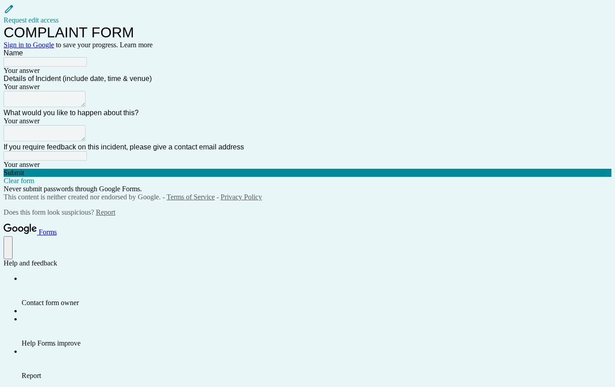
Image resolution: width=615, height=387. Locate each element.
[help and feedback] (8, 247)
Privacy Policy (241, 197)
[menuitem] (316, 290)
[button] (307, 14)
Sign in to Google (29, 45)
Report (105, 212)
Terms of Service (191, 197)
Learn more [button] (136, 45)
